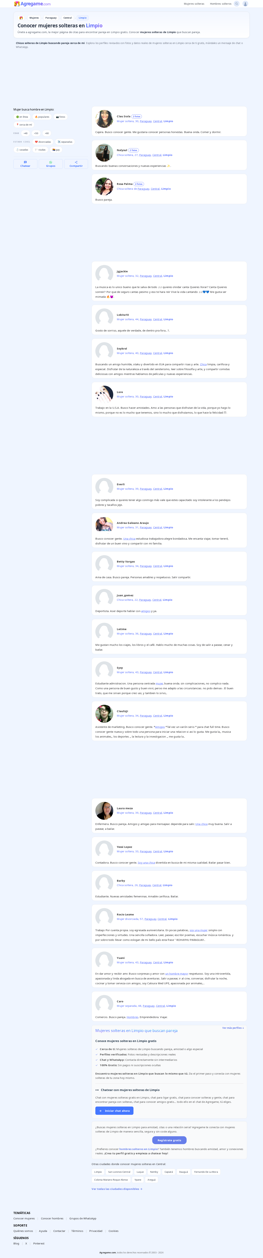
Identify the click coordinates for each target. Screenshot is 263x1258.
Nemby (154, 1171)
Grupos (50, 166)
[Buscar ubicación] (236, 3)
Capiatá (169, 1171)
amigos (145, 611)
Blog (16, 1243)
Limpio (98, 1171)
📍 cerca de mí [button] (24, 124)
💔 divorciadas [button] (43, 141)
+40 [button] (25, 133)
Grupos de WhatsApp (82, 1218)
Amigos (160, 727)
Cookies (113, 1231)
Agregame (35, 3)
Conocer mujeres (24, 1218)
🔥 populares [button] (42, 116)
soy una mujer (199, 930)
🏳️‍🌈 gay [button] (56, 149)
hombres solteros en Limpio (138, 1149)
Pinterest (38, 1243)
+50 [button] (36, 133)
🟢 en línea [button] (22, 116)
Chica (203, 364)
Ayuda (43, 1231)
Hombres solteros (221, 3)
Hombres (132, 1017)
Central (157, 121)
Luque (140, 1171)
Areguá (151, 1179)
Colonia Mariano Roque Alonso (111, 1179)
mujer (159, 683)
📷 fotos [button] (60, 116)
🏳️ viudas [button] (40, 149)
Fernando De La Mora (206, 1171)
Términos (77, 1231)
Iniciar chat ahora (114, 1110)
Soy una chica (146, 862)
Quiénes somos (23, 1231)
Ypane (138, 1179)
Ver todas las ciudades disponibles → (117, 1189)
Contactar (59, 1231)
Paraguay (146, 121)
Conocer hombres (52, 1218)
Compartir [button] (76, 166)
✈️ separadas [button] (65, 141)
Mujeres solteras (194, 3)
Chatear (25, 166)
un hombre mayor (176, 973)
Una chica (129, 538)
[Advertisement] (120, 78)
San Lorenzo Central (119, 1171)
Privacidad (96, 1231)
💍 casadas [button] (22, 149)
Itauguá (183, 1171)
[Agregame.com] (21, 17)
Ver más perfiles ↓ (233, 1028)
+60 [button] (47, 133)
